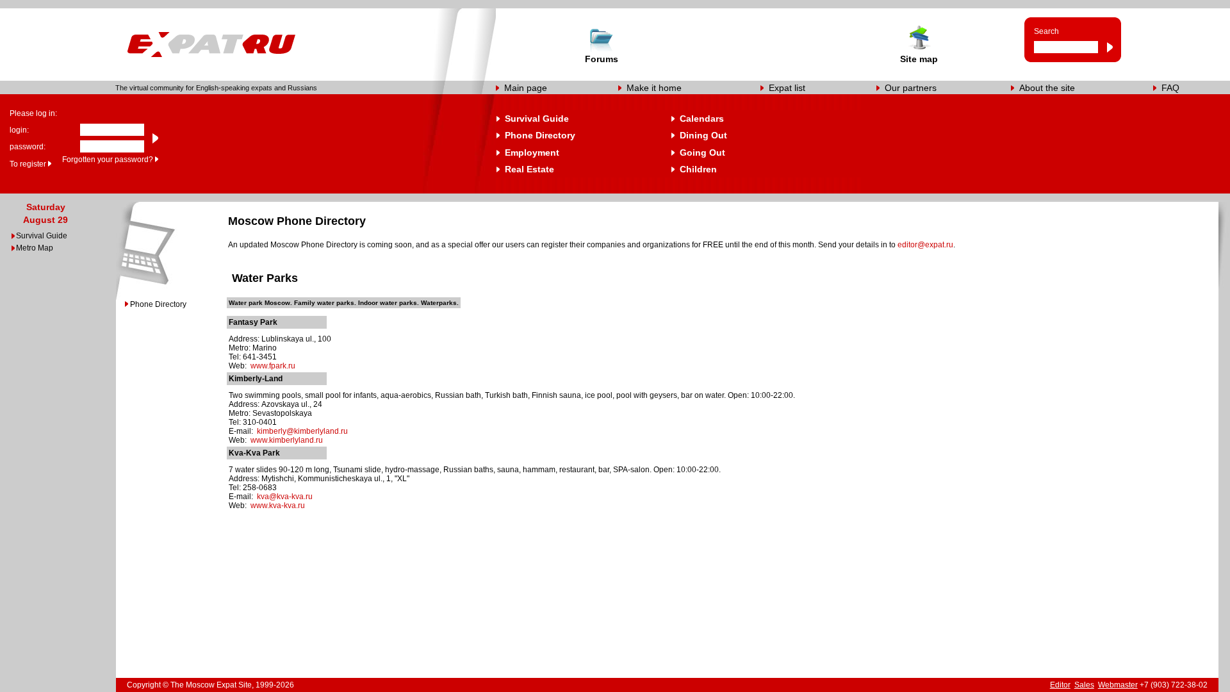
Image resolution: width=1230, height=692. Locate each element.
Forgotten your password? (107, 159)
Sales (1084, 684)
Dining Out (703, 135)
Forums (601, 59)
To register (28, 164)
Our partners (911, 88)
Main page (525, 88)
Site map (919, 59)
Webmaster (1118, 684)
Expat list (787, 88)
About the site (1047, 88)
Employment (532, 152)
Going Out (702, 152)
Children (698, 169)
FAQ (1170, 88)
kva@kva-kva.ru (285, 496)
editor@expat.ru (925, 244)
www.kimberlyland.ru (286, 440)
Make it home (654, 88)
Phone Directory (540, 135)
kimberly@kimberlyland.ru (302, 431)
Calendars (702, 118)
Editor (1060, 684)
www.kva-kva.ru (277, 505)
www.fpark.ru (272, 365)
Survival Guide (537, 118)
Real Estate (529, 169)
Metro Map (34, 247)
